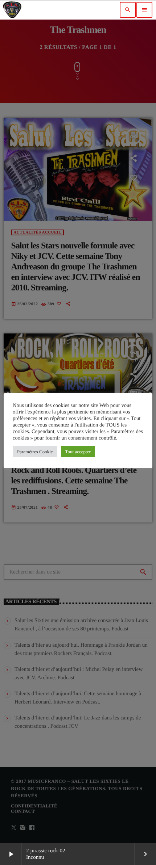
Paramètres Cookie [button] (35, 451)
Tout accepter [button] (78, 451)
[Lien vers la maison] (12, 9)
